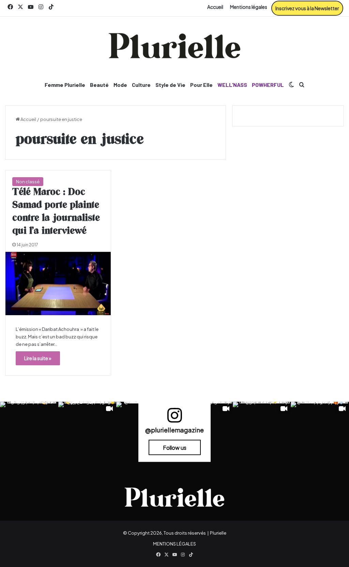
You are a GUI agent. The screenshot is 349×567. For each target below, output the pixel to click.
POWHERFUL (268, 84)
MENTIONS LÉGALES (174, 544)
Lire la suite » (37, 358)
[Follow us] (174, 418)
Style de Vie (170, 84)
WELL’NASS (232, 84)
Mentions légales (248, 7)
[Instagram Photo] (29, 431)
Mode (120, 84)
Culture (141, 84)
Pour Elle (201, 84)
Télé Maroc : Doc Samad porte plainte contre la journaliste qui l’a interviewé (56, 211)
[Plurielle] (174, 45)
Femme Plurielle (65, 84)
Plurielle (218, 533)
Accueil (215, 7)
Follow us (174, 447)
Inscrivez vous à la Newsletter (307, 8)
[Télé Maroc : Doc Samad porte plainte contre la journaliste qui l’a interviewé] (58, 283)
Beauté (99, 84)
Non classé (28, 181)
